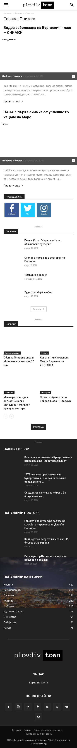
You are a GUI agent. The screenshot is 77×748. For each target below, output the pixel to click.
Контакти (16, 730)
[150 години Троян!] (12, 279)
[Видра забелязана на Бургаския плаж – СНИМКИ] (38, 58)
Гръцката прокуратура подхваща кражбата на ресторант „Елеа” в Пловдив (44, 525)
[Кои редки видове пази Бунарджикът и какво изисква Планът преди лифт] (12, 462)
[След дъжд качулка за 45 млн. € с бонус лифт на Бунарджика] (12, 497)
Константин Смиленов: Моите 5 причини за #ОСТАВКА (54, 361)
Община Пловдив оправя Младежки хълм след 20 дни (19, 361)
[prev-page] (6, 416)
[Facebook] (8, 707)
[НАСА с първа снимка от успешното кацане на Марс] (38, 143)
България (45, 392)
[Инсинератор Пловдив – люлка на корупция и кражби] (12, 560)
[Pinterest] (37, 707)
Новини (44, 353)
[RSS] (47, 707)
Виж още (37, 309)
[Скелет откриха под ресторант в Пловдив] (12, 262)
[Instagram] (18, 706)
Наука (5, 123)
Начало (7, 13)
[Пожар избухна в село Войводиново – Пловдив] (57, 382)
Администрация (12, 353)
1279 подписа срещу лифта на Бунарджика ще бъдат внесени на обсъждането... (45, 478)
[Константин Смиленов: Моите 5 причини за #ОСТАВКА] (57, 343)
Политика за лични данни (38, 733)
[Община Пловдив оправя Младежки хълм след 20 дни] (20, 343)
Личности (9, 392)
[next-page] (11, 416)
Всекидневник (9, 39)
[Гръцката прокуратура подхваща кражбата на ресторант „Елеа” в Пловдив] (12, 525)
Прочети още (12, 101)
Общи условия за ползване (48, 730)
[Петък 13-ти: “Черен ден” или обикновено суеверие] (12, 245)
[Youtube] (38, 716)
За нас (27, 730)
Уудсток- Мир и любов (38, 292)
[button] (6, 5)
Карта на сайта (38, 682)
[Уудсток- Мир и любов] (12, 296)
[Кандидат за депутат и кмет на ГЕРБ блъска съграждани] (12, 543)
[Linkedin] (28, 707)
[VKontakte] (66, 707)
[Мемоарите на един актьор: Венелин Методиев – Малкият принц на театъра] (20, 382)
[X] (57, 707)
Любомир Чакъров (12, 76)
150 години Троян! (35, 274)
